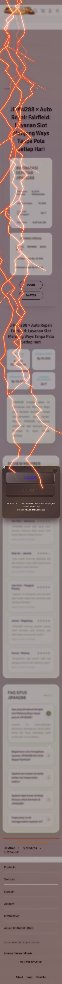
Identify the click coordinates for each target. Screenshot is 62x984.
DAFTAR (30, 490)
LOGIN (30, 477)
